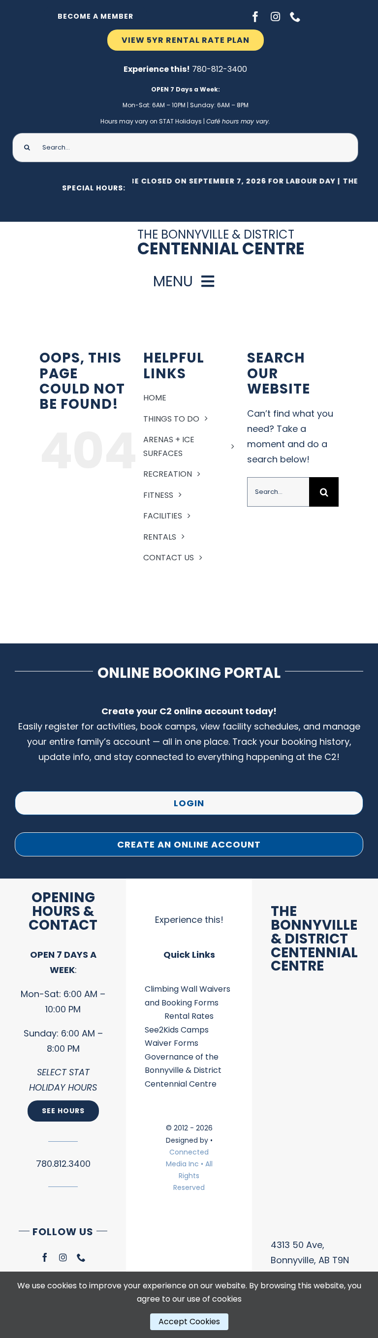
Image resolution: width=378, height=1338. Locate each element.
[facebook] (255, 16)
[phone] (295, 16)
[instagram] (275, 16)
